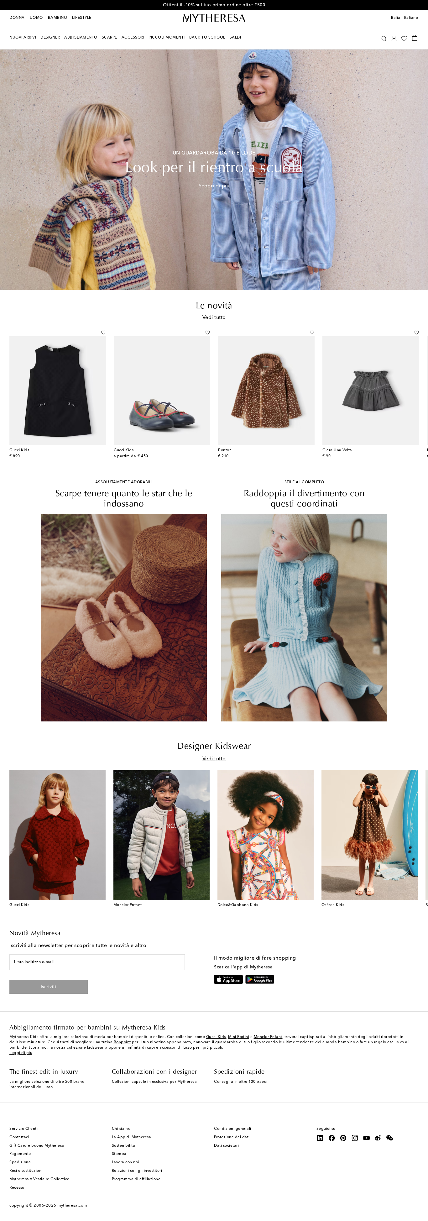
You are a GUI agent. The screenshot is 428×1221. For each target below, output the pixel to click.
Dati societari (226, 1146)
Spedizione (20, 1162)
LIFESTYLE (81, 18)
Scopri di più (214, 186)
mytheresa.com (72, 1205)
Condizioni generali (232, 1129)
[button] (384, 37)
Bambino (57, 18)
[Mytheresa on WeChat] (390, 1138)
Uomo (36, 18)
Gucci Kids (216, 1037)
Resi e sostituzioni (26, 1171)
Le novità (214, 306)
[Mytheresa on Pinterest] (343, 1138)
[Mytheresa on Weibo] (378, 1138)
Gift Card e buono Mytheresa (36, 1146)
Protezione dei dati (232, 1137)
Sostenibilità (123, 1146)
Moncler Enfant (268, 1037)
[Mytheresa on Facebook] (332, 1138)
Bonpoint (122, 1042)
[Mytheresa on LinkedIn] (320, 1138)
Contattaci (19, 1137)
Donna (17, 18)
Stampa (119, 1154)
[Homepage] (214, 18)
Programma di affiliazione (136, 1179)
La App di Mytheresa (131, 1137)
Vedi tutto (214, 317)
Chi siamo (121, 1129)
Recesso (16, 1188)
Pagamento (20, 1154)
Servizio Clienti (23, 1129)
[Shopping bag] (415, 38)
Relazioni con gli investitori (137, 1171)
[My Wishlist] (404, 38)
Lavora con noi (125, 1162)
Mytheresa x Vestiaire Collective (39, 1179)
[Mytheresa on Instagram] (355, 1138)
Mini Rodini (238, 1037)
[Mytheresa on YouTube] (366, 1138)
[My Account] (394, 38)
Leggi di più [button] (20, 1053)
